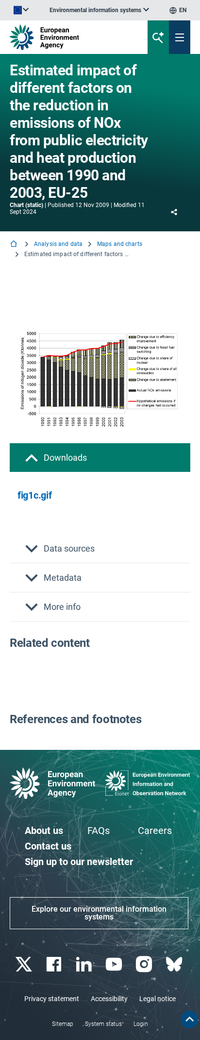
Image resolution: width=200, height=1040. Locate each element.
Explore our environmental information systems (99, 912)
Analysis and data (58, 244)
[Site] (67, 37)
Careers (155, 830)
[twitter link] (24, 964)
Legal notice (157, 999)
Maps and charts (119, 244)
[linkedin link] (84, 964)
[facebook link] (54, 964)
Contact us (48, 846)
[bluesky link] (175, 964)
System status (103, 1024)
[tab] (100, 457)
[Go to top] (189, 1019)
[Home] (14, 245)
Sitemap (62, 1024)
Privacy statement (51, 999)
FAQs (98, 830)
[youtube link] (114, 964)
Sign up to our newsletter (79, 861)
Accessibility (109, 999)
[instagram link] (145, 964)
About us (44, 830)
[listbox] (99, 10)
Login (140, 1024)
